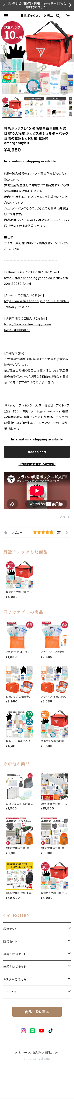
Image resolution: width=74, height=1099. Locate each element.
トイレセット (11, 992)
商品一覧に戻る (37, 1012)
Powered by (32, 1059)
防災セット (10, 941)
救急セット (10, 929)
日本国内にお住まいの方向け (37, 464)
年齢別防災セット (14, 966)
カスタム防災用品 (15, 979)
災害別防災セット (14, 954)
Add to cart (37, 452)
